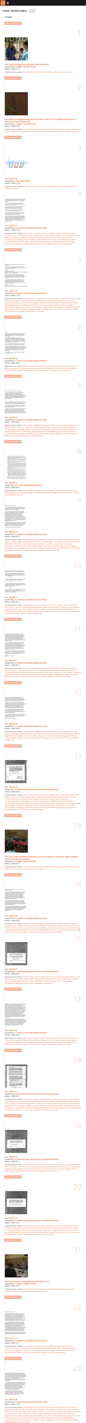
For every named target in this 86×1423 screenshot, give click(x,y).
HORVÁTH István (29, 924)
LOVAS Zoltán (66, 979)
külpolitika (18, 303)
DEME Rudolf (44, 979)
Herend (25, 1042)
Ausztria (18, 305)
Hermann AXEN (63, 926)
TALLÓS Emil (27, 72)
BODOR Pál (52, 540)
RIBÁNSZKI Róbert (68, 233)
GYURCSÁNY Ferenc (24, 235)
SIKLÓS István (39, 186)
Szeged (31, 239)
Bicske (56, 734)
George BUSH (15, 301)
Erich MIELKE (51, 926)
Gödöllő (70, 72)
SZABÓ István (51, 1099)
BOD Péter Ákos (11, 1167)
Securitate (54, 1110)
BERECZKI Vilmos (29, 1165)
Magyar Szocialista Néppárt (34, 550)
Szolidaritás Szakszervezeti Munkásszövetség (41, 807)
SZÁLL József (22, 799)
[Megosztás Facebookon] (30, 11)
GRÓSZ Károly (61, 235)
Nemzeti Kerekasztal (70, 611)
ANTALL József (23, 928)
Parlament (15, 188)
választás (62, 72)
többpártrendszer (70, 186)
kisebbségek (51, 301)
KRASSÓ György (55, 1101)
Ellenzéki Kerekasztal (53, 611)
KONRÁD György (73, 235)
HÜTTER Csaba (40, 605)
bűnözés (33, 801)
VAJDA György (39, 427)
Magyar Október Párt (19, 738)
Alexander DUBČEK (68, 427)
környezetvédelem (12, 801)
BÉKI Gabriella (58, 1407)
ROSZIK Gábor (52, 72)
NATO (42, 611)
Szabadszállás (10, 609)
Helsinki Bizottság (12, 613)
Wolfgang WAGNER (43, 924)
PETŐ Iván (23, 1348)
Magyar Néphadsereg (48, 548)
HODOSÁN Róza (11, 799)
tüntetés (64, 1103)
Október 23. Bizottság (24, 1110)
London (33, 1414)
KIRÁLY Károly (36, 1103)
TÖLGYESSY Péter (17, 797)
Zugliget (56, 672)
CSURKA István (53, 366)
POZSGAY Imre (10, 235)
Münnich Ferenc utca (53, 239)
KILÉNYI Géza (28, 1289)
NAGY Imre (37, 542)
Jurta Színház (33, 305)
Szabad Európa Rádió (41, 1110)
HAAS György (67, 1165)
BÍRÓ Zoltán (27, 1038)
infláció (7, 734)
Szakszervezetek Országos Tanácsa (41, 738)
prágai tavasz (66, 670)
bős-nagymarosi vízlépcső (21, 1350)
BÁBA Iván (77, 1165)
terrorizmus (62, 981)
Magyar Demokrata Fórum (34, 242)
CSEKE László (22, 670)
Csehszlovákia (21, 493)
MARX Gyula (27, 1099)
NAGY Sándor (28, 425)
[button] (8, 3)
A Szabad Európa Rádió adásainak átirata (31, 228)
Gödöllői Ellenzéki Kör (57, 129)
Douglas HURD (43, 1409)
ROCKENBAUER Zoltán (68, 1226)
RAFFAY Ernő (42, 366)
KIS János (63, 795)
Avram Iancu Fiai (15, 1234)
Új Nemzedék (66, 244)
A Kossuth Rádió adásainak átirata (28, 485)
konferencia (72, 490)
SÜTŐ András (47, 1103)
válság (50, 928)
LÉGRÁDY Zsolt (22, 979)
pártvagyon (9, 546)
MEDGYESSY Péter (54, 1348)
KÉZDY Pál (72, 605)
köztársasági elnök (12, 672)
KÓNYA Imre (32, 670)
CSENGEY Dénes (53, 731)
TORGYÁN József (40, 1289)
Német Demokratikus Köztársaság (18, 431)
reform (54, 237)
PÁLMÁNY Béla (28, 1226)
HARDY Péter (33, 979)
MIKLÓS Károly (65, 425)
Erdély (53, 546)
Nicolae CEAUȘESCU (52, 427)
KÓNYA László (41, 299)
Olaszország (44, 803)
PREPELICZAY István (65, 540)
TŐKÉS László (10, 1411)
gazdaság (47, 237)
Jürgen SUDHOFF (51, 668)
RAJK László (35, 1101)
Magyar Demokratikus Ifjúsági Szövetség (45, 244)
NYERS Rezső (50, 235)
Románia (72, 429)
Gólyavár (26, 1414)
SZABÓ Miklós (37, 1228)
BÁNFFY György (56, 867)
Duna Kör (63, 807)
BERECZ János (75, 926)
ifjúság (40, 237)
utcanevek (62, 237)
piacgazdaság (74, 607)
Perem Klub (57, 1167)
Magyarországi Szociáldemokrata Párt (43, 309)
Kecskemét (9, 239)
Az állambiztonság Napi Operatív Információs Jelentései (37, 789)
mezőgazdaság (61, 490)
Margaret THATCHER (58, 1409)
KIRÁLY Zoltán (28, 867)
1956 (10, 1230)
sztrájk (74, 731)
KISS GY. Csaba (52, 1040)
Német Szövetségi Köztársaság (41, 672)
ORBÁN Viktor (54, 795)
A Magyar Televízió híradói (25, 67)
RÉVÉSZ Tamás (10, 1228)
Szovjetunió (39, 239)
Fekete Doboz (65, 1232)
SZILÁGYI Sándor (24, 1101)
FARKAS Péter (62, 605)
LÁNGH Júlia (27, 795)
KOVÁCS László (28, 668)
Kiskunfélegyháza (21, 239)
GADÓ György (24, 1103)
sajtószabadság (66, 544)
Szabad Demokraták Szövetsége (41, 131)
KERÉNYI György (69, 797)
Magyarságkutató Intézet (29, 548)
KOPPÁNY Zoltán (53, 1226)
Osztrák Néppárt (32, 1171)
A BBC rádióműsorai (23, 181)
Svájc (49, 1230)
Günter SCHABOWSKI (37, 926)
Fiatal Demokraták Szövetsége (66, 131)
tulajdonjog (63, 607)
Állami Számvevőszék (32, 1352)
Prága (39, 734)
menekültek (61, 301)
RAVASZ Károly (74, 977)
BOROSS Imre (10, 979)
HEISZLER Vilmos (29, 299)
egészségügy (10, 493)
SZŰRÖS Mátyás (40, 731)
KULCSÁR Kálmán (40, 1346)
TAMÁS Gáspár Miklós (67, 668)
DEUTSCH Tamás (54, 1165)
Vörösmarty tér (43, 801)
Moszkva (42, 305)
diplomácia (9, 303)
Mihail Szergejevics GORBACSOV (17, 237)
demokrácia (58, 186)
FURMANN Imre (11, 1101)
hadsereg (49, 544)
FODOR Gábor (15, 981)
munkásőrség (69, 1108)
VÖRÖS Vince (55, 979)
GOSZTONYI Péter (65, 1228)
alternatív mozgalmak (31, 303)
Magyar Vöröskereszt (13, 674)
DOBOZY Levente (29, 366)
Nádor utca (65, 239)
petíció (74, 670)
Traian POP (28, 427)
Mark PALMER (62, 977)
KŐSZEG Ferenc (28, 981)
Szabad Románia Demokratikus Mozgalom (38, 1234)
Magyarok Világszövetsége (29, 611)
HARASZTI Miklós (41, 233)
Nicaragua (45, 1350)
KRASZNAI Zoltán (56, 1411)
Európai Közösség (52, 550)
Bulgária (58, 303)
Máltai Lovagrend (74, 672)
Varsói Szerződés (64, 309)
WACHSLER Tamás (42, 981)
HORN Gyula (39, 668)
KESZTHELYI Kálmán (40, 795)
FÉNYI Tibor (51, 605)
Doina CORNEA (72, 1409)
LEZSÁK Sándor (54, 233)
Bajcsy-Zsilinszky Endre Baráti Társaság (28, 809)
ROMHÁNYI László (50, 1228)
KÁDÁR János (28, 542)
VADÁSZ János (38, 235)
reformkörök (18, 495)
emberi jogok (55, 799)
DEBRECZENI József (41, 425)
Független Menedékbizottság (31, 613)
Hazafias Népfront (49, 307)
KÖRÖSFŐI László (39, 72)
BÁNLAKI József (68, 1101)
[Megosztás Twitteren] (34, 11)
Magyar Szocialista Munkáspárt (57, 242)
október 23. (22, 1167)
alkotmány (51, 490)
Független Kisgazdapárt (20, 131)
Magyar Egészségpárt (46, 433)
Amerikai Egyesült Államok (57, 305)
